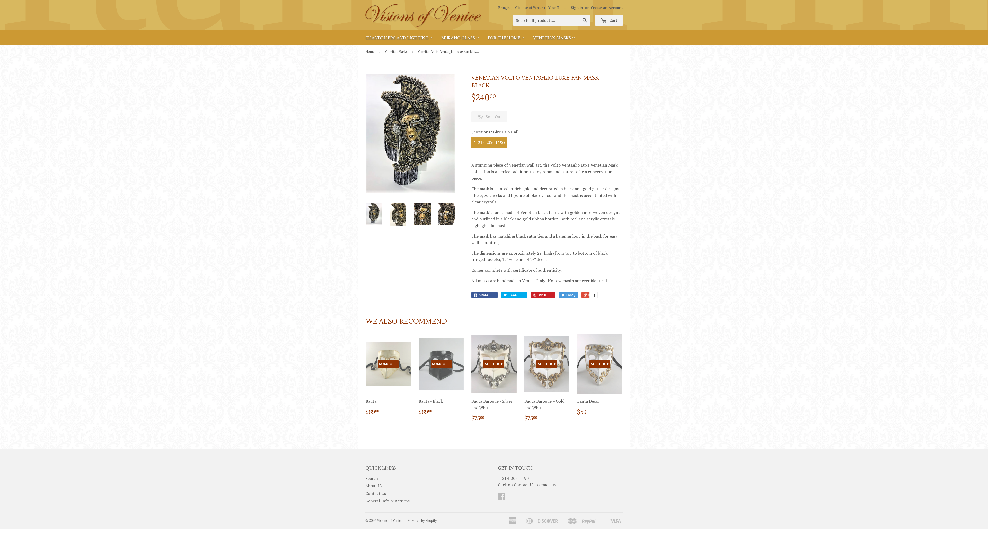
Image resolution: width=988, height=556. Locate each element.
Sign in (577, 7)
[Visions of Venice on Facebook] (502, 498)
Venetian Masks (552, 38)
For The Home (504, 38)
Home (370, 51)
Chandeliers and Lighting (397, 38)
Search (371, 478)
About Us (373, 486)
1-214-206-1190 (489, 142)
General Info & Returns (387, 501)
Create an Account (607, 7)
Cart (612, 20)
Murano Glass (458, 38)
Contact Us (375, 493)
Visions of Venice (389, 520)
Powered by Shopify (422, 520)
